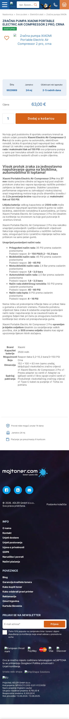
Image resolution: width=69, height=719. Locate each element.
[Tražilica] (35, 4)
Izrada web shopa (13, 671)
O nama (7, 528)
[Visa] (52, 650)
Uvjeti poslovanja (12, 542)
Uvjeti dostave (11, 537)
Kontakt (7, 533)
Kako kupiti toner (12, 586)
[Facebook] (7, 490)
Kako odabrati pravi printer (18, 591)
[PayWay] (32, 650)
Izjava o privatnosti (13, 547)
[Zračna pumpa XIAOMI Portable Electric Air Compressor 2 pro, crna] (13, 4)
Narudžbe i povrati (13, 556)
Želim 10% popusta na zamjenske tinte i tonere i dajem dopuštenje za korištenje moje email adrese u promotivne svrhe (34, 634)
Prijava (54, 624)
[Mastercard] (43, 650)
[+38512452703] (55, 5)
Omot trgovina (11, 601)
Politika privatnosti (42, 663)
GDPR (6, 551)
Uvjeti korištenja (11, 666)
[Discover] (61, 650)
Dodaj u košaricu (41, 118)
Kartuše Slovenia (12, 605)
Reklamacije (9, 596)
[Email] (29, 490)
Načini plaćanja (11, 561)
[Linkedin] (18, 490)
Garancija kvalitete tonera (17, 582)
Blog (5, 577)
